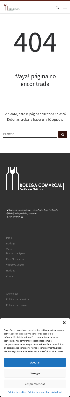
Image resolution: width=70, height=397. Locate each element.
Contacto (11, 276)
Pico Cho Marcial (15, 259)
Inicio (9, 238)
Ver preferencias (35, 384)
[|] (11, 6)
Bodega (10, 243)
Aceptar (35, 362)
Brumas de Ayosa (15, 253)
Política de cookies (17, 392)
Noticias (10, 270)
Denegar (35, 373)
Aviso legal (57, 392)
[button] (64, 323)
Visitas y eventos (15, 265)
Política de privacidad (39, 392)
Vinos (9, 249)
